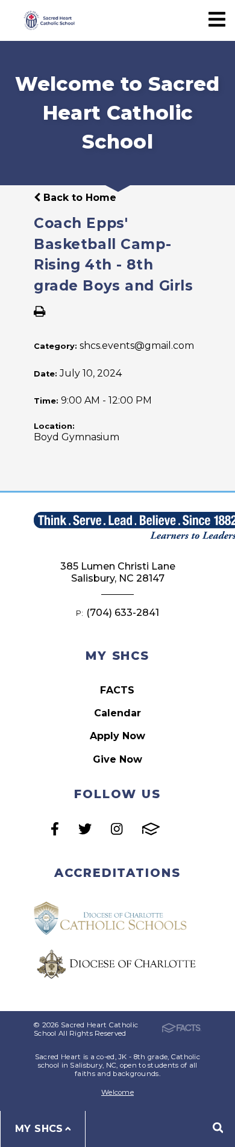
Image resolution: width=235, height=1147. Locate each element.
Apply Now (117, 736)
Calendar (117, 713)
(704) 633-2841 (122, 612)
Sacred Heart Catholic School (48, 20)
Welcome (117, 1092)
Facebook (55, 828)
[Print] (39, 312)
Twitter (85, 828)
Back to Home (78, 197)
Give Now (117, 759)
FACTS (117, 690)
